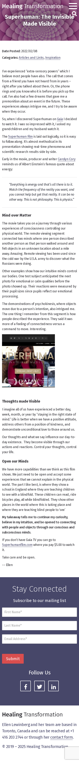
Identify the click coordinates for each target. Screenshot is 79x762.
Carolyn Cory (66, 159)
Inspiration (53, 58)
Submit (13, 658)
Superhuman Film (20, 136)
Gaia (60, 119)
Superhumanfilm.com (17, 545)
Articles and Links (31, 58)
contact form (61, 737)
